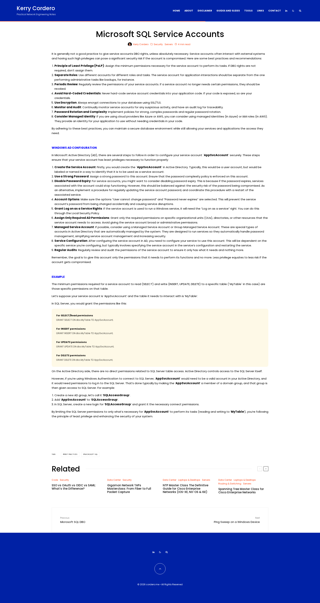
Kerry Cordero (36, 8)
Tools (248, 10)
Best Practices (70, 454)
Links (260, 10)
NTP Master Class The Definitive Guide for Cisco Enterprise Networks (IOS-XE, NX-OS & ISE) (185, 489)
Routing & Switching (229, 483)
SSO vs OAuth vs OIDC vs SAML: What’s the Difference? (74, 487)
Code (55, 479)
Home (176, 10)
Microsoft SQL (91, 454)
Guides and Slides (228, 10)
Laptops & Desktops (189, 479)
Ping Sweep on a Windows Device (237, 520)
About (188, 10)
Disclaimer (205, 10)
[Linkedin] (286, 10)
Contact (274, 10)
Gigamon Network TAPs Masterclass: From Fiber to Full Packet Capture (129, 489)
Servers (169, 44)
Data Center (114, 479)
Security (158, 44)
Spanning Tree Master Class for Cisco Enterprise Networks (241, 490)
